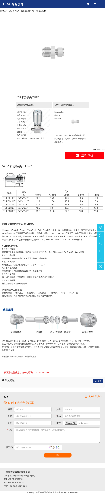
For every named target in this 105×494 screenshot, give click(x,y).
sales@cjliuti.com (18, 486)
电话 (58, 416)
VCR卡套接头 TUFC (39, 11)
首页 (4, 11)
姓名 (58, 409)
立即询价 (87, 155)
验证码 (9, 447)
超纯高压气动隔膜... (25, 105)
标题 (10, 409)
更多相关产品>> (99, 150)
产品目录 (11, 11)
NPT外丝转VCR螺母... (64, 105)
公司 (10, 423)
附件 (58, 423)
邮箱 (10, 416)
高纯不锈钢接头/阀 (23, 11)
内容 (9, 430)
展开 (99, 381)
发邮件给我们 (95, 396)
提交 (58, 455)
